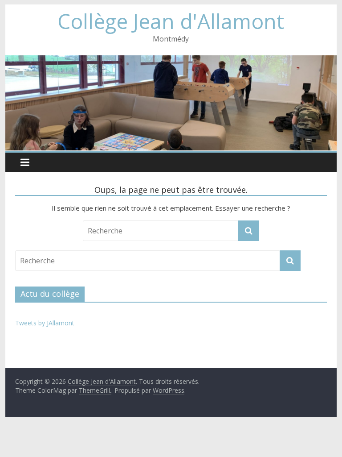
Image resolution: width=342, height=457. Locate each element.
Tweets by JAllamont (44, 323)
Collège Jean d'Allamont (170, 21)
